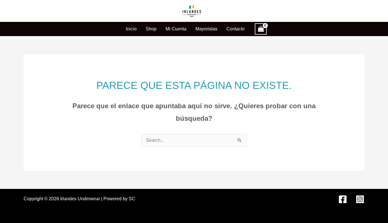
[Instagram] (360, 199)
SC (132, 198)
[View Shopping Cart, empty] (261, 29)
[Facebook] (342, 199)
